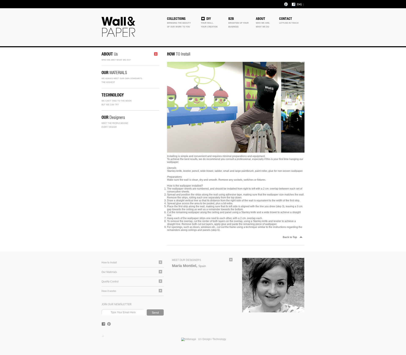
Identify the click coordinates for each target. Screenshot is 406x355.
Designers (113, 117)
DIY (208, 19)
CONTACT (285, 19)
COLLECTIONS (176, 19)
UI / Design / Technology (211, 339)
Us (110, 53)
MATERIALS (114, 72)
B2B (231, 19)
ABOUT (260, 19)
